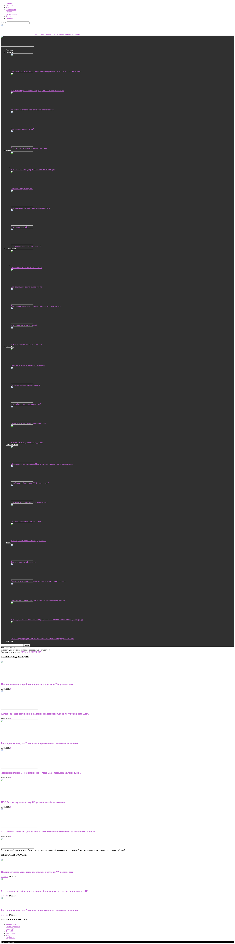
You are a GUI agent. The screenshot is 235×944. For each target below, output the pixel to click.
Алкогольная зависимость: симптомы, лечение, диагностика (36, 306)
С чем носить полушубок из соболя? (26, 246)
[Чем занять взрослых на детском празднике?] (22, 500)
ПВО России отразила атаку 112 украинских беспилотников (33, 802)
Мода (8, 7)
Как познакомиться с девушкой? (24, 325)
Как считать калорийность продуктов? (27, 442)
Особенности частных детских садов (26, 521)
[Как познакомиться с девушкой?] (22, 323)
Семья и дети (11, 14)
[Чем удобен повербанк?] (22, 225)
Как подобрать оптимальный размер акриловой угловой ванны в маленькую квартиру (47, 619)
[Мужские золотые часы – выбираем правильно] (22, 206)
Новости (9, 18)
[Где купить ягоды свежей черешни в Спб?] (22, 421)
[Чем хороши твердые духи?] (22, 127)
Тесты (8, 16)
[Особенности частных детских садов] (22, 519)
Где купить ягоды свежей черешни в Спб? (28, 423)
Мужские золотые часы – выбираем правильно (30, 208)
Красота (9, 5)
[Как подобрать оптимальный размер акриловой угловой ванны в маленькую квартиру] (22, 617)
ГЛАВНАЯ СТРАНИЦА (31, 652)
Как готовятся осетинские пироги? (25, 385)
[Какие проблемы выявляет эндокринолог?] (22, 538)
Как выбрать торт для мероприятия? (26, 404)
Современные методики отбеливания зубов (29, 148)
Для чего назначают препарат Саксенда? (28, 366)
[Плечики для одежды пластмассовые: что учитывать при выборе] (22, 598)
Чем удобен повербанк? (20, 227)
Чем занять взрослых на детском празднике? (29, 502)
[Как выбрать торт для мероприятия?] (22, 402)
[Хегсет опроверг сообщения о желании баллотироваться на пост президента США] (19, 709)
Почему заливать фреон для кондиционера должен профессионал (38, 581)
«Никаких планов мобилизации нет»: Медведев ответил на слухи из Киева (41, 772)
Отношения (11, 10)
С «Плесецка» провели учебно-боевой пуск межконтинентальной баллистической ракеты (48, 831)
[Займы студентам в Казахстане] (22, 560)
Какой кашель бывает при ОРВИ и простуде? (30, 483)
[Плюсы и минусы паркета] (22, 186)
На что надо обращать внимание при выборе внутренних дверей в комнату (42, 639)
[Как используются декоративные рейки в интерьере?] (22, 167)
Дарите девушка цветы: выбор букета (26, 287)
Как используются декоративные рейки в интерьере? (33, 169)
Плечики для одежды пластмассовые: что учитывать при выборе (38, 600)
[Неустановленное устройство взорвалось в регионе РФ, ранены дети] (19, 679)
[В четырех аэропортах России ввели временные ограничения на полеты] (19, 738)
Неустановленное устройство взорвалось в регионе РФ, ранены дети (37, 684)
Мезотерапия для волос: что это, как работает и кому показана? (37, 91)
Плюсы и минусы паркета (22, 189)
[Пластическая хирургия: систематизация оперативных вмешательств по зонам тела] (22, 69)
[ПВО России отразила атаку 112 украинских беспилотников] (19, 797)
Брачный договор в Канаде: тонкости (26, 344)
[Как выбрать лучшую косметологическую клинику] (22, 108)
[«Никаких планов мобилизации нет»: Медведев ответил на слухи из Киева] (19, 768)
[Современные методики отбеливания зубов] (22, 146)
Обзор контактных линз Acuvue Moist (26, 268)
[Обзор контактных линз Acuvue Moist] (22, 265)
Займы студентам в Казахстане (23, 562)
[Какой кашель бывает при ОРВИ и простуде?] (22, 481)
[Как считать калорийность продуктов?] (22, 440)
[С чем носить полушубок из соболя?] (22, 244)
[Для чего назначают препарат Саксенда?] (22, 364)
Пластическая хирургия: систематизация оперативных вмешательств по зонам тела (46, 71)
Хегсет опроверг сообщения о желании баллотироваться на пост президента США (45, 713)
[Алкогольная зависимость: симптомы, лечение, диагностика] (22, 304)
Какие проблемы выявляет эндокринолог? (28, 541)
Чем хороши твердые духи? (22, 129)
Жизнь (10, 929)
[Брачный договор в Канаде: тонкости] (22, 342)
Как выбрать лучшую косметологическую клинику (32, 110)
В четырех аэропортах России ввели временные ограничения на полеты (39, 743)
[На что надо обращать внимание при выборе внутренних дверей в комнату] (22, 636)
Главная (9, 3)
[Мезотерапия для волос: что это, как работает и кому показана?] (22, 88)
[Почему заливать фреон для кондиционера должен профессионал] (22, 579)
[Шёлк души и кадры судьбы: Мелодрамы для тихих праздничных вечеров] (22, 462)
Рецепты (9, 12)
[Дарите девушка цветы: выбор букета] (22, 285)
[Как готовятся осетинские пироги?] (22, 383)
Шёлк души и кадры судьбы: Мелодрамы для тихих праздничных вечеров (42, 464)
